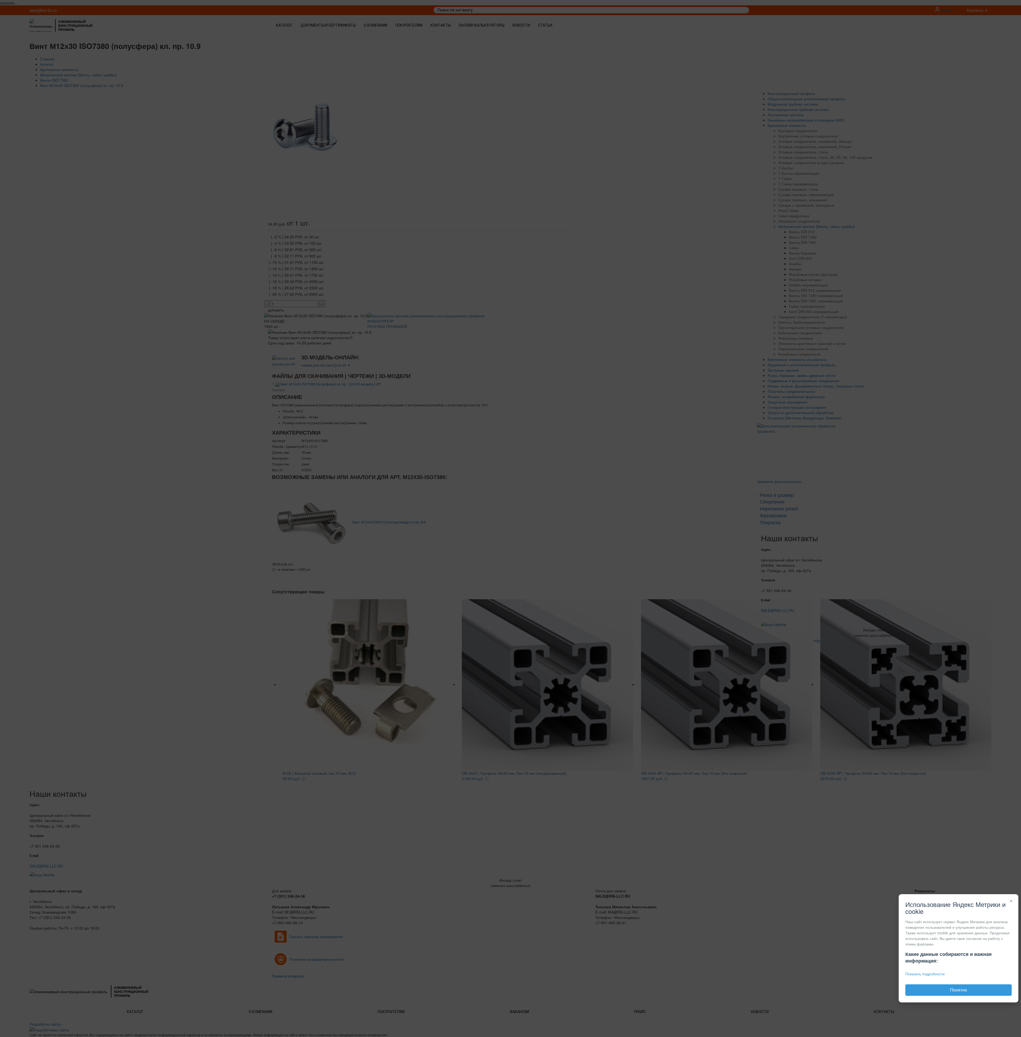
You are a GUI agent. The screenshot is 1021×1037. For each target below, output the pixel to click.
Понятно (958, 990)
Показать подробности (925, 973)
